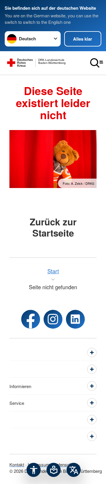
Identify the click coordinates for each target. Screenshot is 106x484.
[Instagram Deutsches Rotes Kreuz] (53, 319)
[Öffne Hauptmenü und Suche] (97, 63)
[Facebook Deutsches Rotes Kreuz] (30, 319)
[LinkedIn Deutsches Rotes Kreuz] (75, 319)
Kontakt (16, 464)
